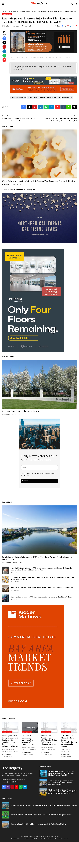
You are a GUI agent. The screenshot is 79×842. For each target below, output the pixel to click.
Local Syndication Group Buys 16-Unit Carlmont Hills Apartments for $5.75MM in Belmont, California (10, 741)
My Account (58, 839)
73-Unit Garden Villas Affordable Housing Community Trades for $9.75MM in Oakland (69, 741)
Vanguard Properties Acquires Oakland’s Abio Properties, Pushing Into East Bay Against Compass (44, 805)
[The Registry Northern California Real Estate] (39, 3)
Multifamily (42, 839)
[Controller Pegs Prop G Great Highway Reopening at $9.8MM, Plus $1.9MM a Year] (5, 824)
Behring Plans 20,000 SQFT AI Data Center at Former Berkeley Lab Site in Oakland (41, 597)
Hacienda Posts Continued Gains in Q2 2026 (20, 411)
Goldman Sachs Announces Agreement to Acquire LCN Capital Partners (28, 740)
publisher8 (8, 26)
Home (4, 11)
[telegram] (25, 787)
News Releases (13, 11)
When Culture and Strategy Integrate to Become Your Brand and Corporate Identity (38, 181)
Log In (62, 67)
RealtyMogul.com (67, 97)
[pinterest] (12, 787)
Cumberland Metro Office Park (36, 97)
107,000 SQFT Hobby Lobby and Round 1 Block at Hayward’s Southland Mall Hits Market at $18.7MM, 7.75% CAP (43, 578)
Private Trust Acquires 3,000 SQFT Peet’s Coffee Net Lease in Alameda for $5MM (49, 740)
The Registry (7, 562)
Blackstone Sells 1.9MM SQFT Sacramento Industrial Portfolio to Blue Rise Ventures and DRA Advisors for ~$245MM (62, 792)
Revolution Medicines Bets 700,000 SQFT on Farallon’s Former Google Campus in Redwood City (37, 558)
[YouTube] (16, 787)
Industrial (34, 839)
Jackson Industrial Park (53, 97)
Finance (50, 839)
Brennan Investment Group (18, 97)
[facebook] (4, 787)
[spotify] (21, 787)
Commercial (15, 839)
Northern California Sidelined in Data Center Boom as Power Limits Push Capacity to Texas (41, 815)
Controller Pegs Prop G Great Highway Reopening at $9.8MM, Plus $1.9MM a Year (38, 824)
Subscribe (53, 67)
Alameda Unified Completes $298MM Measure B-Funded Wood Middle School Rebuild (42, 588)
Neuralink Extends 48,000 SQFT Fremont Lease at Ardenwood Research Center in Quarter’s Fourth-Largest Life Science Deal (41, 569)
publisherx (7, 184)
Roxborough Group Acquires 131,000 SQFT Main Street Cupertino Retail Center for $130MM (60, 782)
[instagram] (8, 787)
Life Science (25, 839)
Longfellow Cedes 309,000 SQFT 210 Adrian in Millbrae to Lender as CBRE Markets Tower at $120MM (61, 773)
